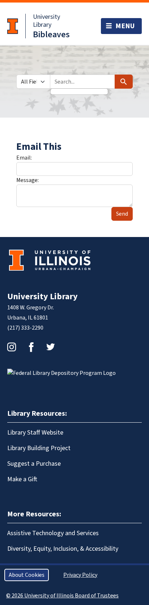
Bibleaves (51, 34)
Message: (27, 180)
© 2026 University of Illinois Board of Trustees (62, 596)
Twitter (50, 347)
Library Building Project (39, 448)
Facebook (31, 347)
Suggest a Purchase (34, 463)
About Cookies (26, 575)
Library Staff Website (35, 432)
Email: (24, 158)
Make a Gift (22, 479)
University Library (46, 20)
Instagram (11, 347)
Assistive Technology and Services (53, 533)
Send (122, 214)
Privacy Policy (80, 575)
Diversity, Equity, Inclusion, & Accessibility (62, 548)
